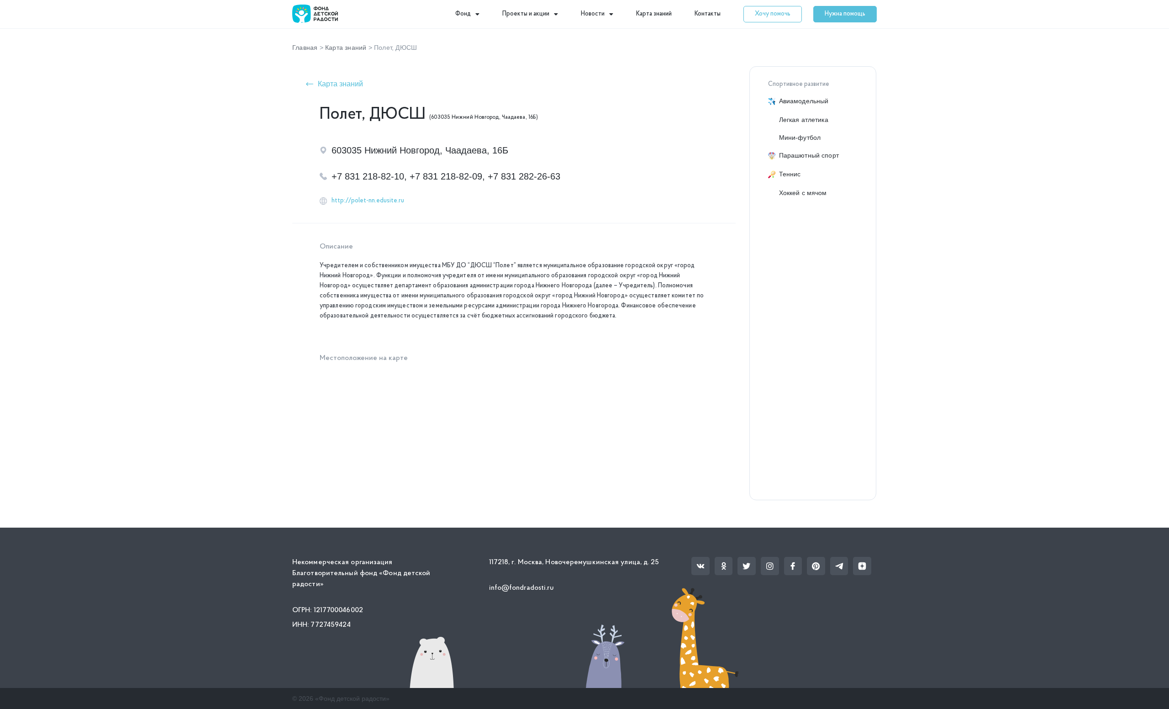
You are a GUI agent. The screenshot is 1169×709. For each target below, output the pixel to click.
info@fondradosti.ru (521, 588)
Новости (593, 14)
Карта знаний (654, 14)
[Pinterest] (816, 566)
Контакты (708, 14)
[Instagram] (770, 566)
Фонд (463, 14)
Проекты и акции (525, 14)
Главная (304, 47)
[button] (772, 14)
